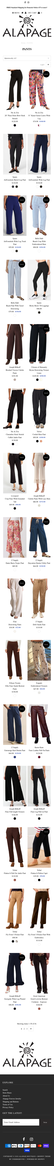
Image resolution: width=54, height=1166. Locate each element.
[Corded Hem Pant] (39, 408)
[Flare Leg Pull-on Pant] (39, 786)
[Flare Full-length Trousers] (14, 786)
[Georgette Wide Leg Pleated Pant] (14, 973)
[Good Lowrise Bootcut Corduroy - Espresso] (39, 973)
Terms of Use (8, 1104)
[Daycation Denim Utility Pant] (39, 537)
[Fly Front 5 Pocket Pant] (14, 909)
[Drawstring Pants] (14, 598)
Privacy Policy (8, 1107)
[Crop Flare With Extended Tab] (14, 473)
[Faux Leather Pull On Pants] (39, 724)
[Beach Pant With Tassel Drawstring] (14, 280)
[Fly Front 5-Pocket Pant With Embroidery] (39, 909)
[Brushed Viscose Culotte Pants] (14, 344)
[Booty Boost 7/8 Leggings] (39, 280)
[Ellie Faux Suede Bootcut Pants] (14, 660)
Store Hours (7, 1092)
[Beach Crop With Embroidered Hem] (39, 215)
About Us (6, 1095)
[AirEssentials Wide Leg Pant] (39, 154)
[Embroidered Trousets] (39, 660)
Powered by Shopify (36, 1159)
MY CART (35, 12)
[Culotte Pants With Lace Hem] (39, 473)
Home (23, 43)
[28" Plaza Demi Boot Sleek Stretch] (14, 90)
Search (5, 1090)
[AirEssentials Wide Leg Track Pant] (14, 215)
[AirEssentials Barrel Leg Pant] (14, 154)
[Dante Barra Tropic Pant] (14, 537)
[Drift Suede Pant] (39, 598)
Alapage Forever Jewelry (12, 1098)
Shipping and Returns (11, 1101)
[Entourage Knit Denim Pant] (14, 724)
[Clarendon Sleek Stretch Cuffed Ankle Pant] (14, 408)
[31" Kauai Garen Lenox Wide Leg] (39, 90)
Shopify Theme (44, 1156)
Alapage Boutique (27, 1156)
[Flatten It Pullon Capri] (39, 847)
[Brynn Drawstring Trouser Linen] (39, 344)
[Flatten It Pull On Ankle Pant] (14, 847)
